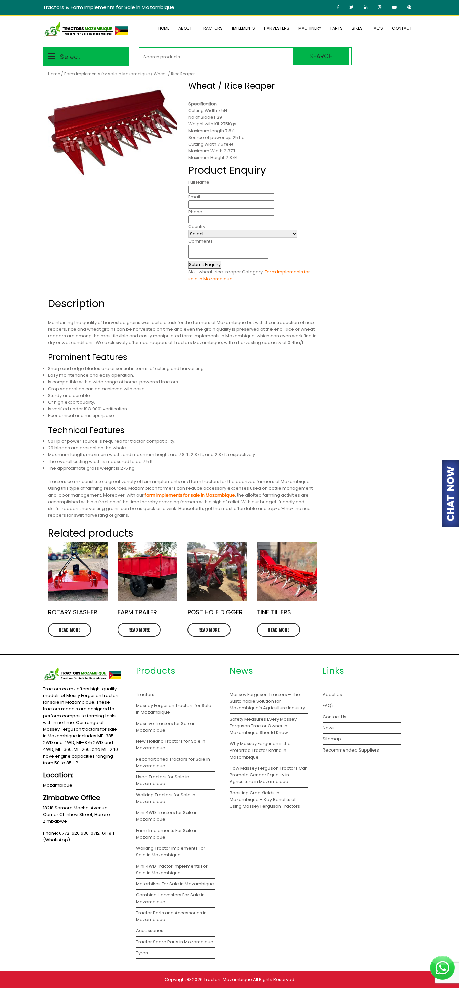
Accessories (149, 930)
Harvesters (276, 28)
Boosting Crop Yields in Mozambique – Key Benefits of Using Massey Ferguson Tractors (265, 799)
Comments (200, 241)
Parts (336, 28)
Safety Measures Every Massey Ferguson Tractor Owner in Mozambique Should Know (263, 726)
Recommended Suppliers (351, 750)
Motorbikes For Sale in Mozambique (175, 884)
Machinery (309, 28)
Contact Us (334, 716)
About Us (332, 694)
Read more (69, 629)
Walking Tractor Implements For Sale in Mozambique (170, 851)
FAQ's (329, 705)
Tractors (212, 28)
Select (70, 56)
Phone (195, 212)
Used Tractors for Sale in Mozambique (162, 780)
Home (163, 28)
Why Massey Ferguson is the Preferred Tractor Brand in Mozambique (260, 750)
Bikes (357, 28)
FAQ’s (377, 28)
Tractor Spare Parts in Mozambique (174, 942)
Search (321, 56)
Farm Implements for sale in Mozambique (107, 74)
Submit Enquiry (205, 264)
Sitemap (332, 739)
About (185, 28)
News (329, 728)
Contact (402, 28)
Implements (243, 28)
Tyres (142, 953)
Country (196, 226)
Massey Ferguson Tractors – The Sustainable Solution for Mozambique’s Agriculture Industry (267, 701)
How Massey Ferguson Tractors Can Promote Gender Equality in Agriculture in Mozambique (269, 775)
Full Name (198, 182)
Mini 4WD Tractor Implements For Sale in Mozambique (172, 869)
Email (194, 197)
